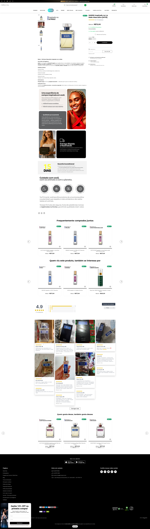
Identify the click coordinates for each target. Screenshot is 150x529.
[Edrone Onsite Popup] (75, 264)
